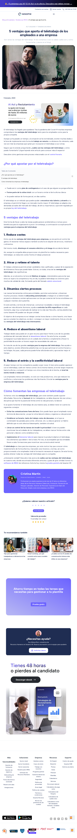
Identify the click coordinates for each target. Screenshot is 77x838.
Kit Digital (53, 761)
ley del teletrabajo (19, 208)
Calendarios (53, 778)
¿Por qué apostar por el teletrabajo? (13, 175)
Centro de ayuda (68, 761)
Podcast (53, 772)
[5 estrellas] (44, 505)
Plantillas (53, 775)
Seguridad (38, 779)
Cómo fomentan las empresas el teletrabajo (15, 181)
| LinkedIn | (38, 477)
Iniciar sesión (57, 9)
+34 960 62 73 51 (70, 9)
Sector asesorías (23, 767)
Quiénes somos (38, 761)
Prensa (53, 767)
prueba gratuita (53, 463)
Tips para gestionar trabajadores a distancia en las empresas (14, 556)
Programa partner (38, 772)
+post (48, 477)
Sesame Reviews (38, 798)
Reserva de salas (9, 784)
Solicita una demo (68, 767)
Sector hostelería (23, 764)
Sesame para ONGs (24, 770)
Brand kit (53, 764)
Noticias (53, 781)
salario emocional (54, 281)
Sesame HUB (68, 764)
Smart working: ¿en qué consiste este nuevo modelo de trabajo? (37, 556)
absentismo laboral (38, 336)
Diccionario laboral (53, 784)
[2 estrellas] (35, 505)
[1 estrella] (32, 505)
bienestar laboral (26, 437)
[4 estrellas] (41, 505)
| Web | (44, 477)
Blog (3, 20)
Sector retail (24, 761)
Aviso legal (38, 787)
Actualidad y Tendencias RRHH (17, 20)
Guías (53, 770)
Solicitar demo (40, 650)
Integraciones (9, 787)
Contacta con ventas (41, 9)
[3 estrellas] (38, 505)
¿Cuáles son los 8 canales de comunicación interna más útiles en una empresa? (61, 556)
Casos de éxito (38, 764)
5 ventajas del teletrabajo (9, 178)
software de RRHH (11, 463)
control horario (56, 154)
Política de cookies (38, 790)
